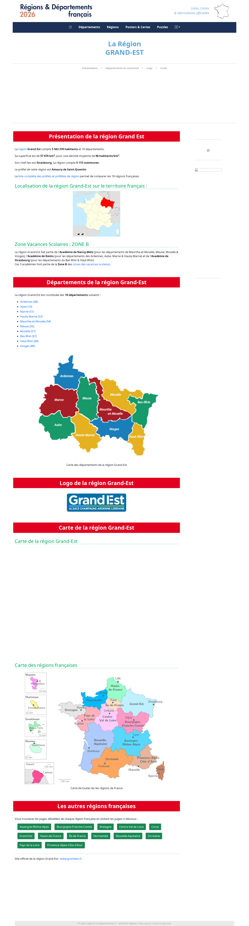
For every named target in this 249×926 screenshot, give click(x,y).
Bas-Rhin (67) (28, 336)
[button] (177, 27)
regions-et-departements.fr (102, 923)
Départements (89, 27)
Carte (163, 68)
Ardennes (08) (29, 302)
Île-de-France (77, 836)
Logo (149, 68)
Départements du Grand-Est (122, 68)
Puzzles (162, 27)
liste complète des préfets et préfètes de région (48, 176)
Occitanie (154, 836)
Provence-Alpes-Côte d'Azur (65, 845)
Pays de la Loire (29, 845)
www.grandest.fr (71, 859)
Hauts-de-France (50, 836)
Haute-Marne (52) (31, 316)
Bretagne (105, 827)
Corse (155, 827)
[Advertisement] (124, 96)
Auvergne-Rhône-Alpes (34, 827)
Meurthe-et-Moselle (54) (35, 321)
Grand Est (26, 836)
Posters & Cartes (138, 27)
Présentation (90, 68)
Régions (113, 27)
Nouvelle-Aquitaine (128, 836)
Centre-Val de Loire (131, 827)
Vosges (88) (27, 346)
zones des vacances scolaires (91, 264)
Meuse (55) (27, 326)
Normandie (101, 836)
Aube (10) (26, 306)
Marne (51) (27, 311)
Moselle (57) (28, 331)
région (22, 149)
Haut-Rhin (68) (29, 341)
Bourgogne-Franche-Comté (74, 827)
